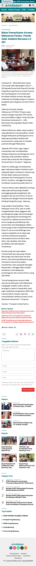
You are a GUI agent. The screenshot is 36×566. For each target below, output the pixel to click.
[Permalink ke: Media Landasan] (3, 46)
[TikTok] (22, 548)
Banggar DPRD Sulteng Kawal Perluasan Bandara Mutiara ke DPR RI (19, 489)
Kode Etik (26, 556)
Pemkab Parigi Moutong (11, 519)
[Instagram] (14, 548)
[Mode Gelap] (30, 5)
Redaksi (23, 553)
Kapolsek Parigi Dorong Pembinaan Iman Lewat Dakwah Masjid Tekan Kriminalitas (18, 312)
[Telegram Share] (29, 334)
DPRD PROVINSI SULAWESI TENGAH (15, 516)
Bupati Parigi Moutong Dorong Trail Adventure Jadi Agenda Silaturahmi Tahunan (26, 465)
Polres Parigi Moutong (11, 531)
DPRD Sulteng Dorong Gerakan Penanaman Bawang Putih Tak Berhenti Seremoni (19, 482)
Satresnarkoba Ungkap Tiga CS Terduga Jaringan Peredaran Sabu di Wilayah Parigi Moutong (22, 423)
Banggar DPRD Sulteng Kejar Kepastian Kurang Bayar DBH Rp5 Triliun (19, 496)
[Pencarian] (33, 5)
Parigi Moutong (8, 527)
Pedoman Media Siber (13, 556)
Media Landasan (10, 45)
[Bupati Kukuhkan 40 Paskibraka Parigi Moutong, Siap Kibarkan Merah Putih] (9, 457)
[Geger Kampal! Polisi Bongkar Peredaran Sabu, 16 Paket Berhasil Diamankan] (7, 406)
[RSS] (25, 548)
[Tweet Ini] (21, 334)
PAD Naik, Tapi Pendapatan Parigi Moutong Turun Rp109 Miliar (25, 448)
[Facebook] (10, 548)
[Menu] (3, 5)
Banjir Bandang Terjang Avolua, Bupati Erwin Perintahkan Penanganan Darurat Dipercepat (9, 448)
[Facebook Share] (17, 334)
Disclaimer (18, 558)
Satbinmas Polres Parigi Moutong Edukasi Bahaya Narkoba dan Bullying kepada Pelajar (17, 316)
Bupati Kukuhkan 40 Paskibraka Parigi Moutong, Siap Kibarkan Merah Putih (9, 465)
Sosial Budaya (6, 29)
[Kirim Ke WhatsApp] (33, 334)
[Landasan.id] (15, 5)
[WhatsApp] (18, 548)
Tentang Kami (14, 553)
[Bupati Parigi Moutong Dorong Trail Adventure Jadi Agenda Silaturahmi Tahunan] (26, 457)
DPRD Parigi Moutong (10, 523)
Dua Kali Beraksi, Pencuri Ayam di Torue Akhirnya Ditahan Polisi (23, 414)
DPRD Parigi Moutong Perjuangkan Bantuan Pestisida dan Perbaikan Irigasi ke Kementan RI (18, 321)
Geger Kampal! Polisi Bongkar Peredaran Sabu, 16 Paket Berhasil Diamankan (23, 405)
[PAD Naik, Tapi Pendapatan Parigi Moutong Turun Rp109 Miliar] (26, 440)
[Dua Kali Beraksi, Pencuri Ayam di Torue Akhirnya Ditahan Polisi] (7, 415)
